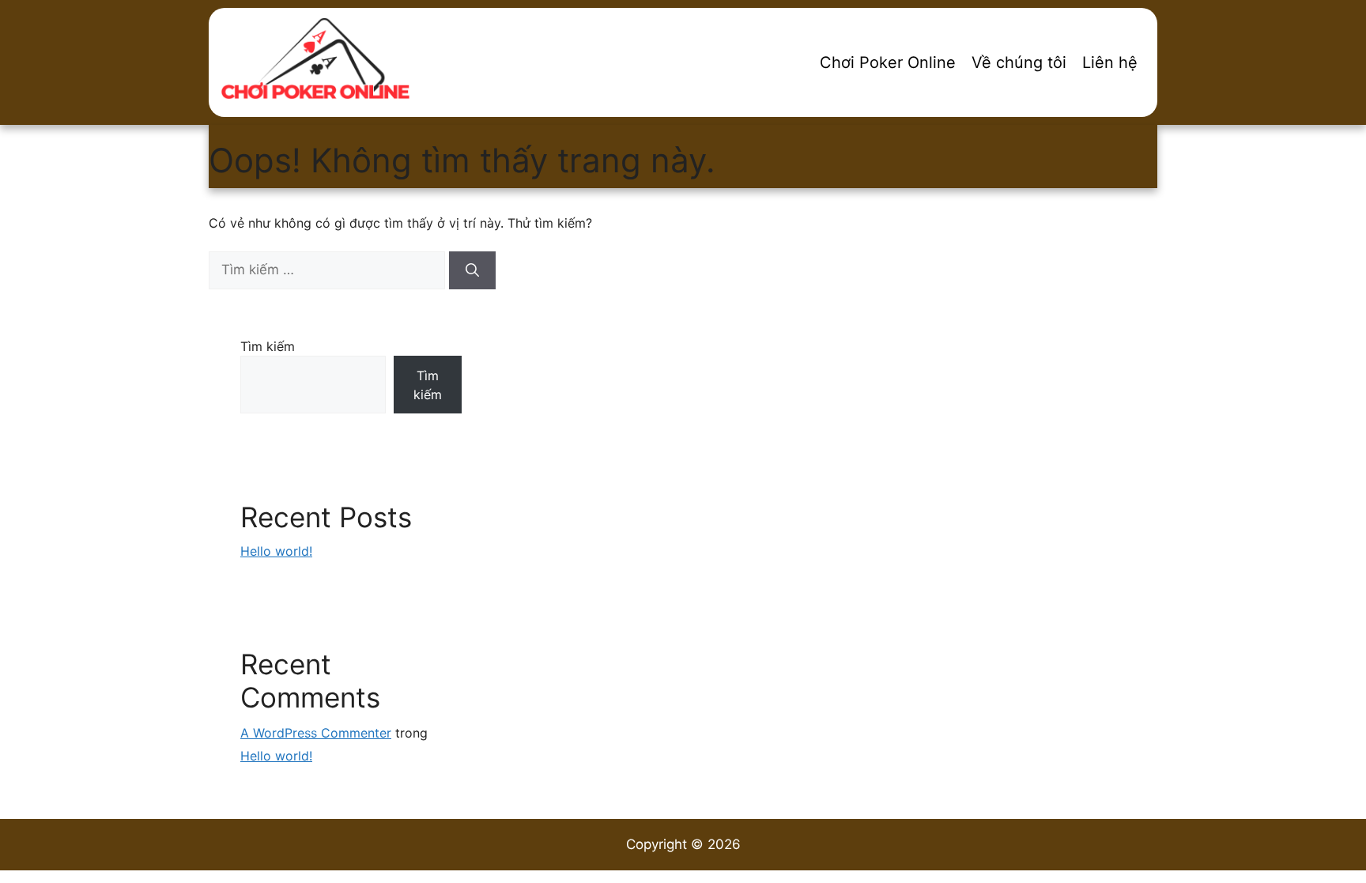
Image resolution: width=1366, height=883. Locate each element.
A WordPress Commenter (315, 733)
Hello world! (276, 551)
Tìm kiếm (267, 346)
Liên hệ (1110, 62)
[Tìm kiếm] (472, 270)
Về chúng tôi (1019, 62)
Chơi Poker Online (888, 62)
